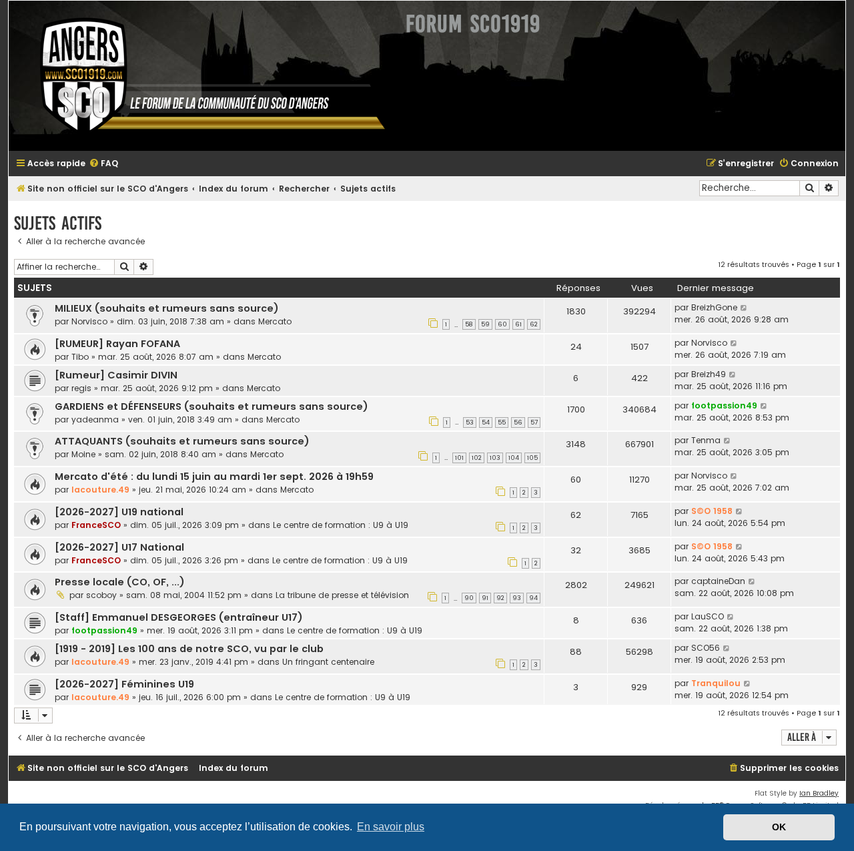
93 (516, 598)
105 (532, 458)
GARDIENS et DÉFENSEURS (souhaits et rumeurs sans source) (211, 406)
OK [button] (779, 827)
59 (485, 324)
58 (469, 324)
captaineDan (718, 581)
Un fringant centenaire (328, 661)
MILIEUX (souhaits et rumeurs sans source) (167, 308)
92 (500, 598)
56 (518, 422)
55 (502, 422)
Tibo (80, 356)
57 (534, 422)
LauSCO (707, 616)
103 (495, 458)
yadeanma (95, 419)
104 (513, 458)
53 (470, 422)
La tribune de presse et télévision (342, 595)
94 (533, 598)
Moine (83, 454)
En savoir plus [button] (390, 826)
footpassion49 (724, 405)
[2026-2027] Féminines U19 (124, 684)
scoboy (101, 595)
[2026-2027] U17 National (119, 547)
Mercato (275, 321)
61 (518, 324)
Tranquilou (716, 683)
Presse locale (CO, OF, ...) (120, 582)
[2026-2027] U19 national (119, 512)
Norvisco (89, 321)
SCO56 (705, 647)
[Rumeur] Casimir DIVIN (116, 375)
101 (459, 458)
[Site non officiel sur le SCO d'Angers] (202, 76)
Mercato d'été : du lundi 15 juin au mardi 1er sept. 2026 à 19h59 (214, 476)
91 (485, 598)
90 (469, 598)
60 (502, 324)
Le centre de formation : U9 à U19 (340, 525)
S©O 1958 (712, 511)
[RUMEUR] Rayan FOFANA (117, 343)
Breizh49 (708, 374)
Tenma (706, 440)
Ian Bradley (819, 793)
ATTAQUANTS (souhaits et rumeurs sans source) (182, 441)
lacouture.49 (100, 489)
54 (486, 422)
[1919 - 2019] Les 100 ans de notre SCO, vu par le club (189, 648)
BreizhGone (714, 307)
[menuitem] (103, 164)
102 (477, 458)
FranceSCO (96, 525)
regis (81, 388)
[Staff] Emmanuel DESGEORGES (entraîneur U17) (179, 617)
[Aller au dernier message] (744, 308)
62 (534, 324)
